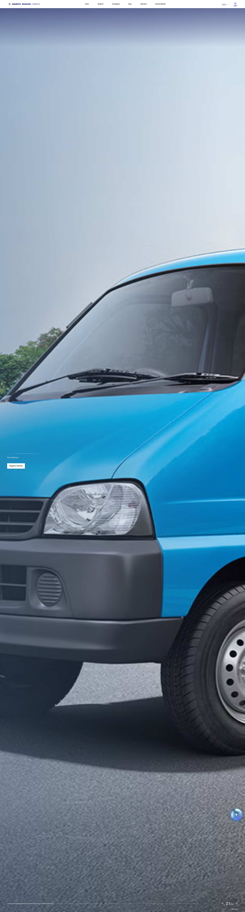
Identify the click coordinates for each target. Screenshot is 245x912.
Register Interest (16, 466)
